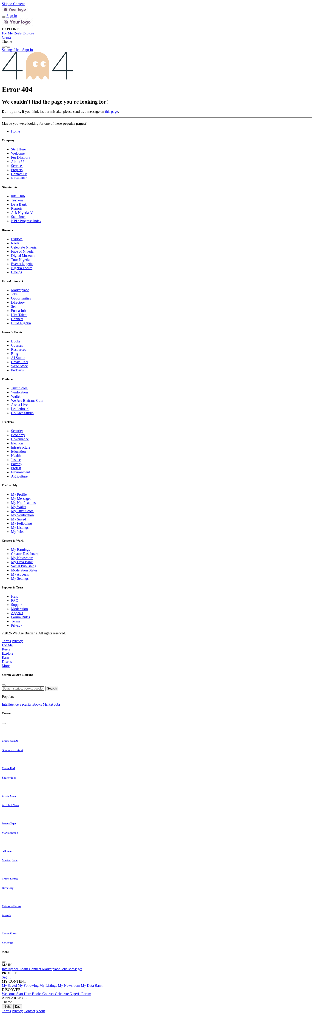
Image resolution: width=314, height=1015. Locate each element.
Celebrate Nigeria (24, 247)
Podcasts (17, 370)
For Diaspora (20, 157)
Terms (15, 621)
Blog (14, 354)
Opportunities (21, 298)
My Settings (20, 578)
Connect (17, 319)
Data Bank (19, 204)
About (40, 1011)
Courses (17, 345)
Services (17, 166)
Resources (18, 349)
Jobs (14, 294)
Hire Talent (19, 315)
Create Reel (19, 362)
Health (16, 456)
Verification (19, 392)
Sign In (11, 16)
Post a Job (18, 311)
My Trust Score (22, 511)
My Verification (22, 515)
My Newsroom (22, 558)
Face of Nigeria (22, 251)
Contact (29, 1011)
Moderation (19, 609)
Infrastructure (20, 447)
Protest (16, 468)
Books (15, 341)
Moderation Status (24, 570)
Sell (14, 306)
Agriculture (19, 476)
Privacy (16, 625)
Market (48, 704)
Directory (18, 302)
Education (18, 451)
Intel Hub (18, 196)
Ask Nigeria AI (22, 213)
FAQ (14, 600)
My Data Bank (22, 562)
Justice (16, 460)
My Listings (20, 527)
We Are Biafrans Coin (27, 400)
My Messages (21, 498)
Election (17, 443)
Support (17, 605)
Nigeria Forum (21, 268)
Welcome (18, 153)
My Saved (18, 519)
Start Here (18, 149)
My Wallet (18, 507)
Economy (18, 435)
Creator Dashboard (25, 554)
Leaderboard (20, 409)
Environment (20, 472)
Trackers (17, 200)
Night (7, 1006)
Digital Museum (22, 255)
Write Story (19, 366)
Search (52, 688)
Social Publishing (23, 566)
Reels (15, 243)
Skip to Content (13, 4)
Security (17, 431)
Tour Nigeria (20, 260)
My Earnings (20, 549)
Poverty (16, 464)
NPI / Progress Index (26, 221)
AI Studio (18, 358)
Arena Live (19, 405)
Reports (16, 208)
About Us (18, 162)
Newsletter (19, 178)
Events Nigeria (22, 264)
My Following (21, 523)
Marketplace (20, 290)
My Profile (19, 494)
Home (15, 131)
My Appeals (20, 574)
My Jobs (17, 532)
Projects (17, 170)
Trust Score (19, 388)
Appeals (17, 613)
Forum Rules (20, 617)
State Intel (18, 217)
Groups (16, 272)
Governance (20, 439)
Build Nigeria (21, 323)
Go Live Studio (22, 413)
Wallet (15, 396)
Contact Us (19, 174)
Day (17, 1006)
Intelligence (10, 704)
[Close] (4, 685)
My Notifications (23, 503)
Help (14, 596)
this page (111, 111)
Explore (17, 239)
